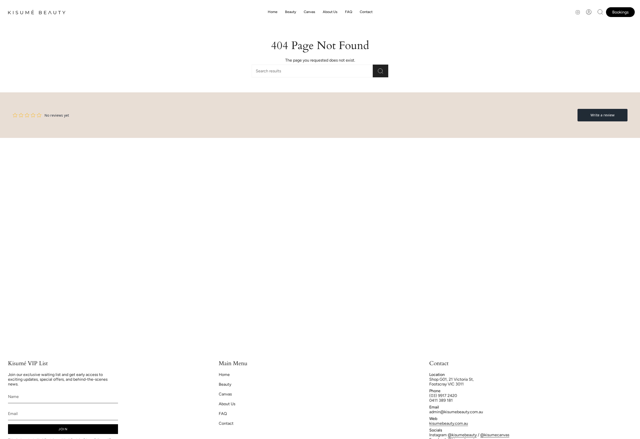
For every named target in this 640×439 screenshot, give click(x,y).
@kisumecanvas (494, 434)
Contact (226, 423)
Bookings (620, 12)
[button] (290, 12)
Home (224, 374)
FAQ (223, 413)
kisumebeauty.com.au (448, 423)
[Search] (380, 71)
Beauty (225, 384)
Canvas (225, 394)
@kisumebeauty (462, 434)
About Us (227, 403)
